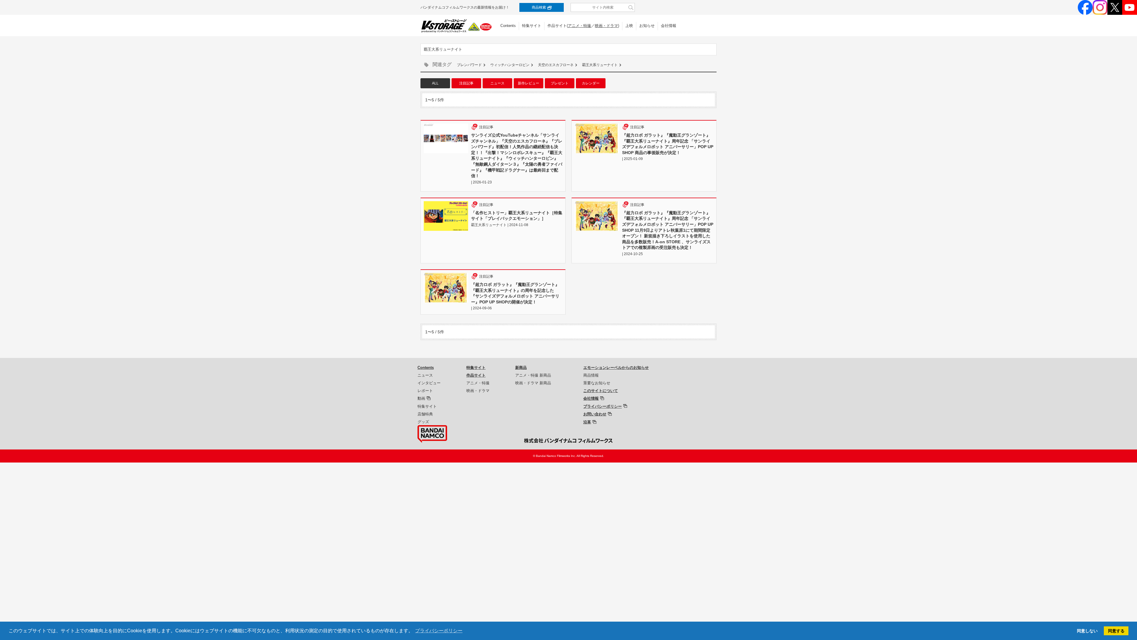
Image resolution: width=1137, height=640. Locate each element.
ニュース (497, 83)
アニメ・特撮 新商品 (533, 375)
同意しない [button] (1087, 630)
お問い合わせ (594, 414)
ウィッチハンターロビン (509, 65)
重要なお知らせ (596, 383)
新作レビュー (528, 83)
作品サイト (476, 375)
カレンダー (591, 83)
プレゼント (559, 83)
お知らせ (647, 25)
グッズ (423, 422)
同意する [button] (1116, 630)
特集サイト (531, 25)
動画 (421, 398)
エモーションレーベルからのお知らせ (616, 367)
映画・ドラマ (606, 25)
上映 (629, 25)
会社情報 (668, 25)
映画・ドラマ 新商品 (533, 383)
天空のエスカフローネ (556, 65)
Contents (508, 25)
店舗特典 (425, 414)
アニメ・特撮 (579, 25)
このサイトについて (600, 390)
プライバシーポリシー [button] (438, 630)
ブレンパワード (469, 65)
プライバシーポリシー (602, 406)
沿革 (587, 422)
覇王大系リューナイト (600, 65)
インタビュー (429, 383)
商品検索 (539, 7)
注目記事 (466, 83)
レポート (425, 390)
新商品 (521, 367)
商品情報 (591, 375)
